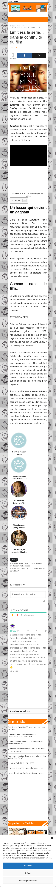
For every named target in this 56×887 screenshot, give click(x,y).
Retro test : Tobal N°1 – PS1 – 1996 (21, 763)
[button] (52, 838)
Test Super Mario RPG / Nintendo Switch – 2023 (25, 768)
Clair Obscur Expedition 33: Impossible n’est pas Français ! (26, 728)
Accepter (28, 865)
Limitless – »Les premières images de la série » (28, 194)
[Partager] (24, 55)
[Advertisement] (29, 797)
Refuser (28, 873)
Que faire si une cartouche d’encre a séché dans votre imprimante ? (26, 750)
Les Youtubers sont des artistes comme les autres (26, 564)
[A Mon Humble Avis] (28, 8)
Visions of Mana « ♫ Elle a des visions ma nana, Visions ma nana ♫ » (25, 742)
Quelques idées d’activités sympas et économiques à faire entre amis (22, 735)
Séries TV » (21, 25)
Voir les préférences (28, 880)
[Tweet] (39, 55)
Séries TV (13, 48)
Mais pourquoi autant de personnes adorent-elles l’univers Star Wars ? (27, 757)
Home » (13, 25)
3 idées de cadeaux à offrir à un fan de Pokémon (26, 773)
